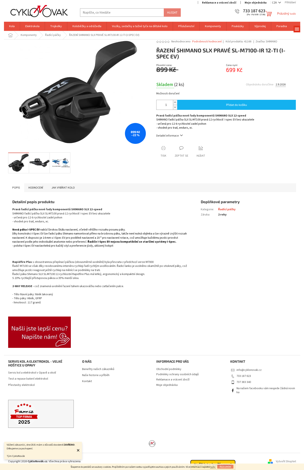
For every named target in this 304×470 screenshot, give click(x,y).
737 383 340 (244, 382)
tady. (213, 467)
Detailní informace (167, 136)
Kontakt (87, 381)
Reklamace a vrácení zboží (219, 3)
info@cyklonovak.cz (249, 370)
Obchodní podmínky (168, 369)
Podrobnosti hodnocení (207, 42)
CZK (274, 3)
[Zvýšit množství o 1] (175, 102)
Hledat (172, 12)
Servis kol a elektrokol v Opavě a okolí (32, 373)
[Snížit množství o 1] (175, 107)
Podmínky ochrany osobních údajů (177, 374)
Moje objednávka (256, 3)
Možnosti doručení (167, 94)
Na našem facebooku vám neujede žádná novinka (266, 390)
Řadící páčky (226, 209)
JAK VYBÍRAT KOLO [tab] (63, 188)
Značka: (266, 41)
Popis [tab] (16, 188)
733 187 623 (244, 376)
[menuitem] (12, 26)
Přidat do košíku (236, 104)
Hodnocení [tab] (35, 188)
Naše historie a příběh (95, 375)
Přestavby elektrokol (21, 385)
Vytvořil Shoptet (286, 461)
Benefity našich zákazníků (98, 369)
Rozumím (225, 466)
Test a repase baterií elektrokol (28, 379)
